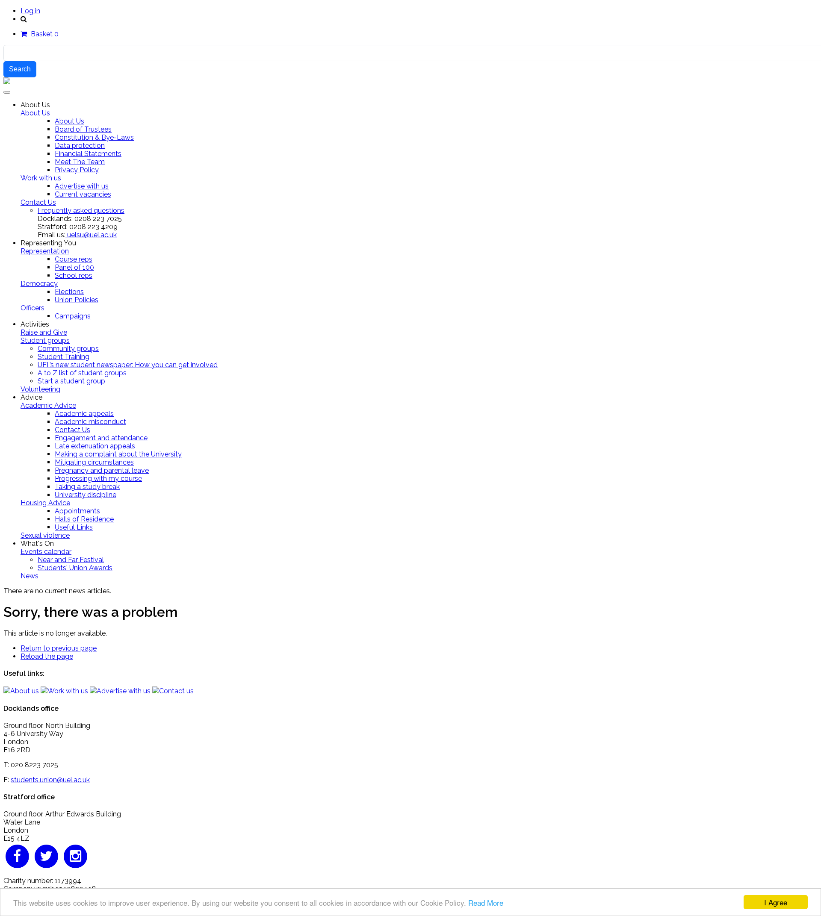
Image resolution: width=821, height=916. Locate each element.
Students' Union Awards (75, 568)
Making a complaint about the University (118, 454)
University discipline (85, 495)
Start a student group (71, 381)
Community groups (68, 349)
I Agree (775, 902)
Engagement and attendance (101, 438)
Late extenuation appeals (95, 446)
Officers (32, 308)
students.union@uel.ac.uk (50, 780)
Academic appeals (84, 413)
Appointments (77, 511)
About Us (35, 113)
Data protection (80, 145)
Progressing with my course (98, 478)
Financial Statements (88, 154)
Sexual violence (45, 535)
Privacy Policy (77, 170)
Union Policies (76, 300)
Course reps (73, 259)
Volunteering (40, 389)
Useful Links (74, 527)
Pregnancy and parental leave (102, 470)
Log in (30, 11)
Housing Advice (45, 503)
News (29, 576)
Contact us (176, 691)
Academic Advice (48, 405)
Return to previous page (59, 648)
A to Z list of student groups (82, 373)
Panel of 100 (74, 267)
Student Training (63, 357)
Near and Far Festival (71, 560)
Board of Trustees (83, 129)
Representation (45, 251)
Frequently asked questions (81, 210)
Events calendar (46, 552)
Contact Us (38, 202)
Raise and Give (44, 332)
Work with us (41, 178)
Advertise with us (82, 186)
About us (24, 691)
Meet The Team (80, 162)
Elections (69, 292)
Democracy (39, 284)
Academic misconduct (90, 422)
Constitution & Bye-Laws (94, 137)
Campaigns (73, 316)
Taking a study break (87, 487)
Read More (485, 902)
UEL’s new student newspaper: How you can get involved (128, 365)
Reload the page (47, 656)
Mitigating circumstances (94, 462)
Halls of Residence (84, 519)
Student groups (45, 340)
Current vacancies (83, 194)
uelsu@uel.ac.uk (91, 235)
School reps (73, 275)
